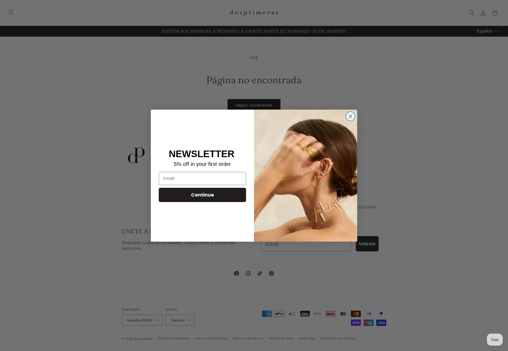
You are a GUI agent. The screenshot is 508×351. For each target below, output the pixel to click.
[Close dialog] (350, 116)
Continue (202, 194)
